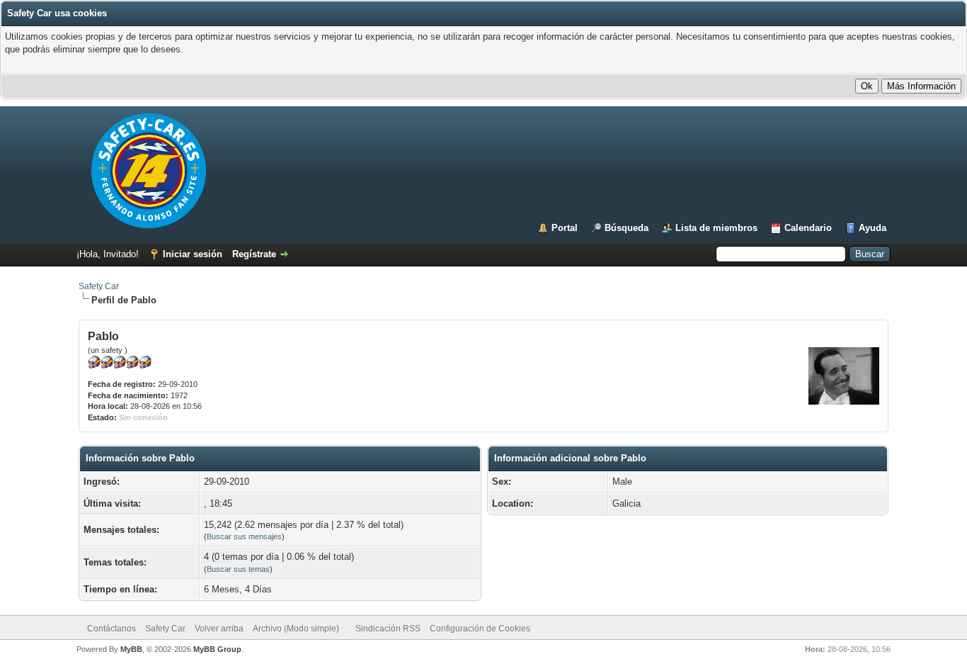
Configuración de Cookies (480, 629)
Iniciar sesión (192, 254)
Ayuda (872, 228)
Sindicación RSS (387, 629)
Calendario (808, 228)
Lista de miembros (716, 228)
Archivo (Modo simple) (296, 629)
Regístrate (254, 254)
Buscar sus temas (238, 569)
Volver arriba (219, 629)
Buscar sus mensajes (244, 536)
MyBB (131, 649)
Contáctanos (111, 629)
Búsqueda (626, 228)
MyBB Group (217, 649)
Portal (564, 228)
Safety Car (99, 286)
